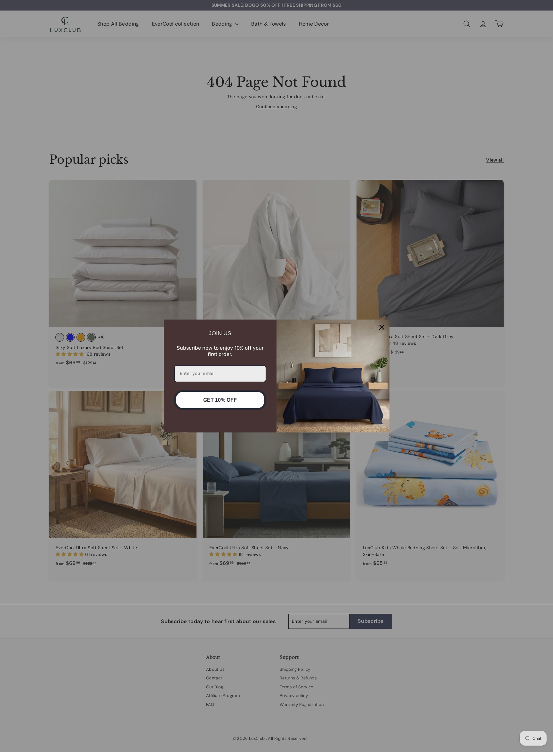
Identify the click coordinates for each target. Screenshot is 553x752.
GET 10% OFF (220, 400)
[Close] (381, 327)
